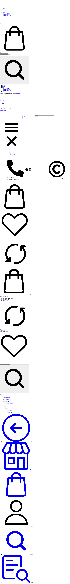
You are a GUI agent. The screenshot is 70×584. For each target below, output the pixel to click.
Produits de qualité (7, 15)
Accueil (3, 3)
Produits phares (7, 14)
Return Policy (7, 299)
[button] (12, 134)
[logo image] (2, 23)
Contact (3, 91)
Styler (4, 93)
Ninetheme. (18, 93)
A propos (3, 8)
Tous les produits (7, 13)
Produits (3, 12)
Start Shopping (2, 299)
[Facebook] (26, 169)
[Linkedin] (29, 169)
